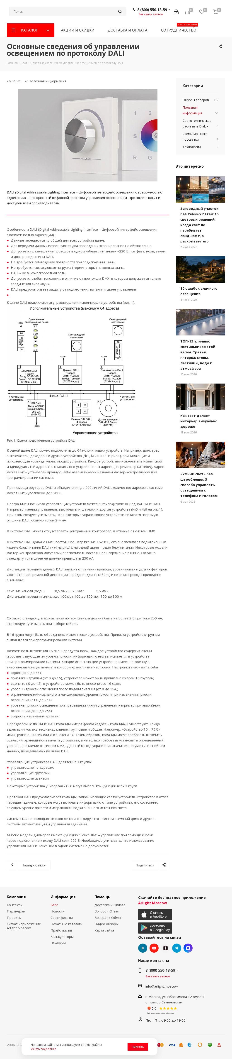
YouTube (154, 948)
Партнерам (16, 911)
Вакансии (58, 943)
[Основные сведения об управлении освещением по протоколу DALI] (88, 135)
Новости (58, 911)
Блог (54, 904)
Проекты (14, 917)
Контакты (14, 904)
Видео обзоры (106, 924)
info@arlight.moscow (161, 986)
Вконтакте (142, 948)
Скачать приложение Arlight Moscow (24, 926)
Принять (138, 1046)
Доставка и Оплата (109, 904)
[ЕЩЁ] (218, 30)
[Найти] (120, 11)
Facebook (188, 948)
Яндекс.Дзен (165, 948)
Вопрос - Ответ (107, 911)
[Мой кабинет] (176, 11)
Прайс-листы (61, 930)
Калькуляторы (62, 936)
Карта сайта (104, 930)
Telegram (176, 948)
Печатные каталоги (66, 924)
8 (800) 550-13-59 (152, 10)
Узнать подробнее (43, 1049)
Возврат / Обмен (108, 917)
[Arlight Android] (155, 928)
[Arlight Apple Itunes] (155, 914)
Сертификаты (62, 917)
